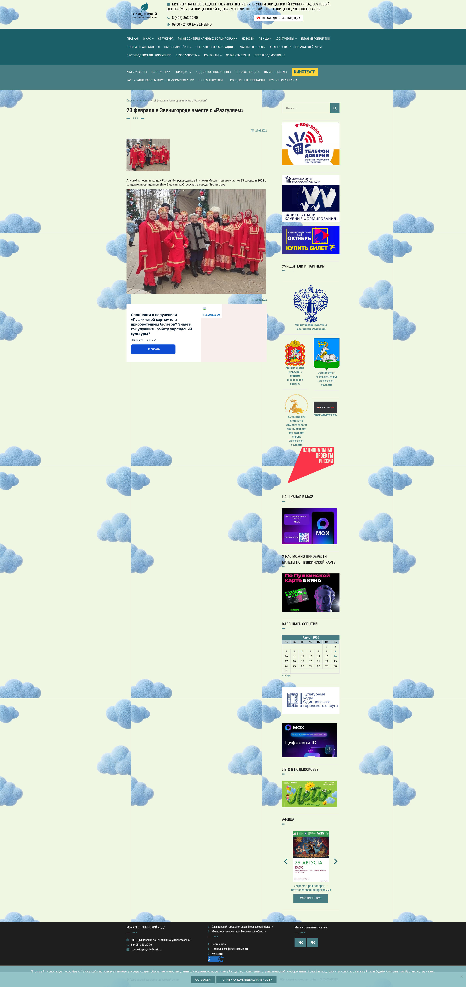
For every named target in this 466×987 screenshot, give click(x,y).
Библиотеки (161, 72)
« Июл (286, 675)
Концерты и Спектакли (247, 80)
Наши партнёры (176, 47)
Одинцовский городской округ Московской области (242, 926)
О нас (147, 38)
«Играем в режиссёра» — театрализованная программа (311, 888)
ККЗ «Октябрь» (137, 72)
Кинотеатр (304, 71)
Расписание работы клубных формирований (160, 80)
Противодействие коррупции (149, 55)
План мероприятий (315, 38)
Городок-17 (183, 72)
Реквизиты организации (214, 47)
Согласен (203, 979)
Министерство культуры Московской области (239, 931)
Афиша (264, 38)
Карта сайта (219, 944)
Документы (285, 38)
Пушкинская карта (283, 80)
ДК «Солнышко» (275, 72)
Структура (165, 38)
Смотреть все (311, 898)
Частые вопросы (252, 47)
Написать (153, 349)
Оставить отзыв (238, 55)
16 (335, 656)
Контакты (211, 55)
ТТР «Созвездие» (247, 72)
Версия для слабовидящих (281, 18)
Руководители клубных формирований (208, 38)
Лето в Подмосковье (269, 55)
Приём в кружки (211, 80)
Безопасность (186, 55)
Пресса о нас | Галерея (143, 47)
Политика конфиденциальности (230, 949)
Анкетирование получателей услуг (296, 47)
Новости (248, 38)
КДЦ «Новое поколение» (213, 72)
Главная (133, 38)
